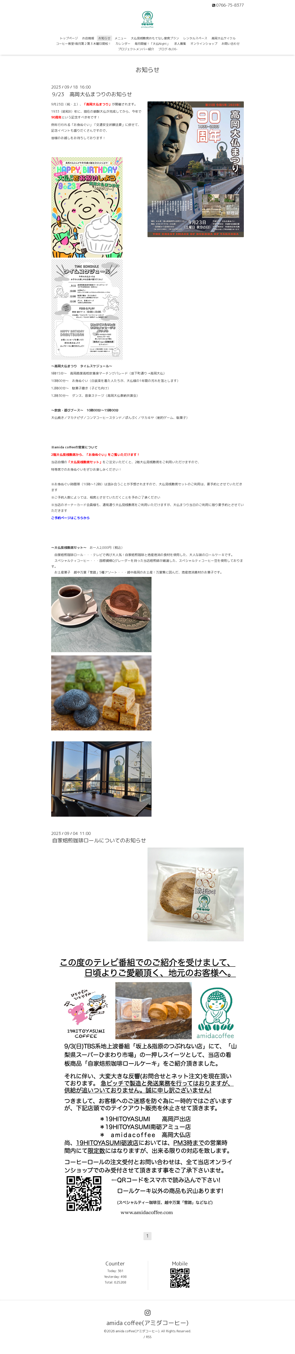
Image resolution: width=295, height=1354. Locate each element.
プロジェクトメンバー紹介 (136, 49)
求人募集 (180, 44)
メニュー (121, 38)
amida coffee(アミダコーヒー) (147, 1323)
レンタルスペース (195, 38)
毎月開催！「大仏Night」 (152, 44)
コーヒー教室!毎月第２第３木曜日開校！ (83, 44)
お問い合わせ (231, 44)
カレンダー (122, 44)
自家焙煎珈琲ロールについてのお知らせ (99, 840)
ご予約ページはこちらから (70, 518)
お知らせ (104, 38)
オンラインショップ (203, 44)
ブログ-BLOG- (168, 49)
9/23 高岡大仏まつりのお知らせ (92, 94)
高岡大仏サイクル (224, 38)
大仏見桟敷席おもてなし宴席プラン (155, 38)
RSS (149, 1337)
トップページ (69, 38)
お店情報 (88, 38)
